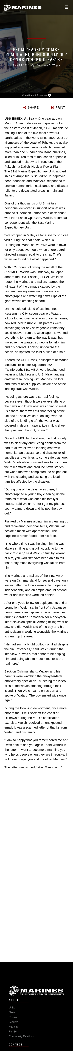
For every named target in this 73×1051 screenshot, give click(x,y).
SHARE (33, 107)
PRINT (60, 107)
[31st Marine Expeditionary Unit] (23, 7)
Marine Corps (36, 990)
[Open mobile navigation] (66, 7)
